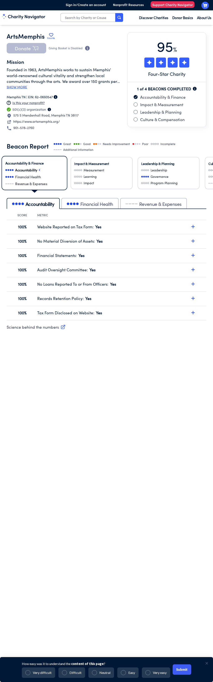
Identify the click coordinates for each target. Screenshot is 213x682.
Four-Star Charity (167, 74)
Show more (17, 87)
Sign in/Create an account (86, 4)
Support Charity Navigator (172, 4)
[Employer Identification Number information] (55, 97)
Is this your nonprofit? (28, 103)
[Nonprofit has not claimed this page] (9, 103)
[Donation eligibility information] (87, 48)
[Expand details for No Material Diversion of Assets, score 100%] (193, 240)
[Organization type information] (49, 109)
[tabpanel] (106, 266)
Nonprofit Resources (128, 4)
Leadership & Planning (161, 111)
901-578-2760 (23, 127)
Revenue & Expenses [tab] (160, 204)
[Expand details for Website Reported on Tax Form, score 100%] (193, 226)
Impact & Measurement (161, 104)
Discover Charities (153, 17)
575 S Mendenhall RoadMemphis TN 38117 (46, 115)
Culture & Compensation (162, 119)
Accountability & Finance (163, 97)
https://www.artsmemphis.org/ (36, 121)
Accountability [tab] (40, 204)
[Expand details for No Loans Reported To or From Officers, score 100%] (193, 283)
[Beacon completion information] (195, 89)
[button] (26, 48)
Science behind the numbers (33, 326)
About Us (204, 17)
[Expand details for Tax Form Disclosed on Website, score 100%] (193, 312)
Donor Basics (182, 17)
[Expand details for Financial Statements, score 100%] (193, 255)
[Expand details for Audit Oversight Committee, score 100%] (193, 269)
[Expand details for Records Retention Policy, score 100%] (193, 298)
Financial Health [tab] (96, 204)
